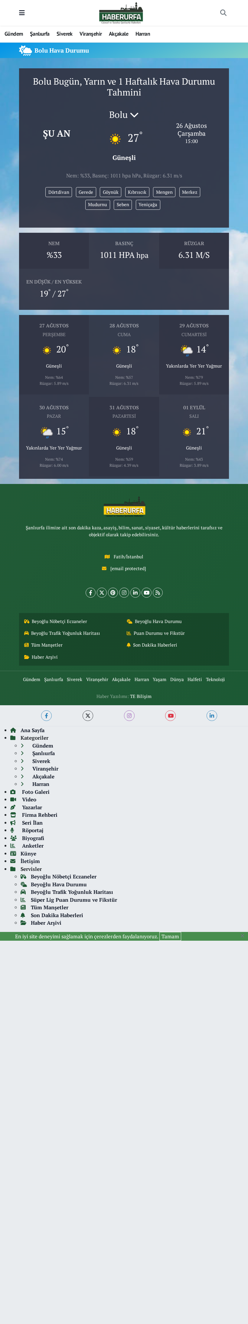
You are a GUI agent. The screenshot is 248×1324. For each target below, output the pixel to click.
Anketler (32, 845)
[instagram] (129, 715)
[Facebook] (91, 593)
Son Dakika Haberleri (155, 645)
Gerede (86, 192)
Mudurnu (97, 204)
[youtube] (170, 715)
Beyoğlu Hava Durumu (158, 621)
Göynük (111, 192)
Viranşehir (91, 33)
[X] (102, 593)
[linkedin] (212, 715)
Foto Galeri (35, 791)
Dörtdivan (58, 192)
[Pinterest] (113, 593)
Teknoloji (215, 679)
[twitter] (88, 715)
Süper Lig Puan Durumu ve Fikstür (74, 899)
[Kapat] (244, 936)
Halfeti (195, 679)
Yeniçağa (148, 204)
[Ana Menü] (22, 12)
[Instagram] (124, 593)
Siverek (65, 33)
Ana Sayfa (32, 730)
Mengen (164, 192)
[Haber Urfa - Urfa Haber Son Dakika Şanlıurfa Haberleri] (121, 12)
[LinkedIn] (135, 593)
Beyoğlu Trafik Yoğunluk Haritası (65, 633)
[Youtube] (147, 593)
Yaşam (159, 679)
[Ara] (223, 13)
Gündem (14, 33)
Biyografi (32, 838)
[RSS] (158, 593)
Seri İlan (32, 822)
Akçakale (118, 33)
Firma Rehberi (39, 814)
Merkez (189, 192)
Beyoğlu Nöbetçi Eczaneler (59, 621)
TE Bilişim (141, 696)
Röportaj (32, 830)
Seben (123, 204)
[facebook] (46, 715)
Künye (28, 853)
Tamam (170, 936)
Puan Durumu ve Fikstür (159, 633)
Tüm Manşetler (47, 645)
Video (28, 799)
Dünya (177, 679)
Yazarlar (31, 807)
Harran (142, 33)
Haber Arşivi (45, 657)
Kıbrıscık (137, 192)
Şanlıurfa (40, 33)
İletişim (30, 861)
